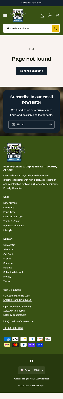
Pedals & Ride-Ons (13, 225)
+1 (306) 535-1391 (13, 328)
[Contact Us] (49, 15)
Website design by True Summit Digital (31, 379)
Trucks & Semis (11, 221)
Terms (6, 281)
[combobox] (31, 28)
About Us (8, 249)
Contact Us (9, 245)
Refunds (7, 267)
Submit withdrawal (13, 272)
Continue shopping (31, 70)
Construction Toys (13, 216)
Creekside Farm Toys (34, 386)
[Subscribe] (50, 124)
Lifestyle (7, 230)
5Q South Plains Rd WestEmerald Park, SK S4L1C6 (17, 297)
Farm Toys (9, 212)
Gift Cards (8, 254)
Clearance (8, 207)
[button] (5, 15)
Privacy (7, 276)
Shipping (8, 263)
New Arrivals (10, 203)
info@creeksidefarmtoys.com (18, 321)
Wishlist (7, 258)
